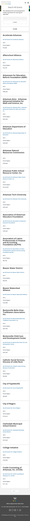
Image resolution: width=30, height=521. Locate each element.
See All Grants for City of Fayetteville (13, 388)
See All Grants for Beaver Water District (13, 272)
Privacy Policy (21, 515)
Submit (15, 22)
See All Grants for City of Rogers (11, 408)
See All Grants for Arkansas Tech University (14, 199)
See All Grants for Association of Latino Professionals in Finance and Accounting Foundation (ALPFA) (14, 250)
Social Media (25, 506)
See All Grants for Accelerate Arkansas (13, 39)
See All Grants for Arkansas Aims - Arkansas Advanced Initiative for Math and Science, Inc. (15, 109)
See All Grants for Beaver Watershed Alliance (15, 294)
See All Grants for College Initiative (12, 452)
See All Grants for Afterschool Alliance (13, 59)
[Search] (25, 2)
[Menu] (28, 2)
